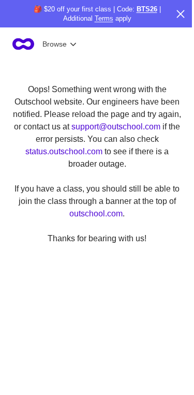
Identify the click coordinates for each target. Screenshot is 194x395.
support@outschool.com (115, 126)
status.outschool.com (63, 151)
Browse (54, 44)
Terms (104, 18)
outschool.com (96, 213)
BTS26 (147, 9)
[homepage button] (23, 44)
